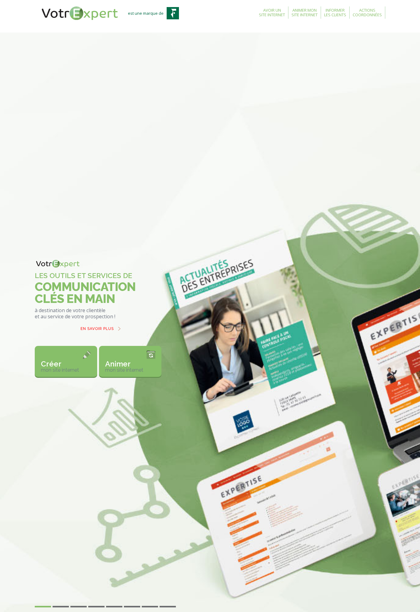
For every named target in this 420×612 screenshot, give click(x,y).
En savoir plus (97, 329)
